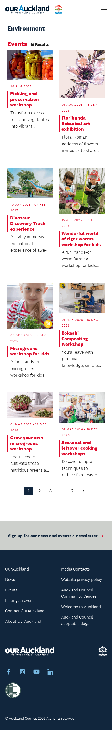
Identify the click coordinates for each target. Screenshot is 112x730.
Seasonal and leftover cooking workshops (79, 448)
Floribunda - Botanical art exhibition (75, 123)
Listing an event (19, 600)
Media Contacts (75, 569)
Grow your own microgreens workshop (26, 443)
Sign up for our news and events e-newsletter (53, 535)
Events (11, 590)
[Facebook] (8, 672)
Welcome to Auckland (81, 606)
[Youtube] (36, 672)
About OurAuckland (23, 621)
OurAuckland (17, 569)
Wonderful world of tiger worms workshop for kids (81, 239)
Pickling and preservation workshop (24, 99)
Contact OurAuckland (25, 611)
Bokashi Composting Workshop (74, 338)
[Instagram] (22, 672)
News (10, 579)
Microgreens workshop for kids (29, 351)
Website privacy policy (81, 579)
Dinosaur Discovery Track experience (27, 223)
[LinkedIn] (50, 672)
